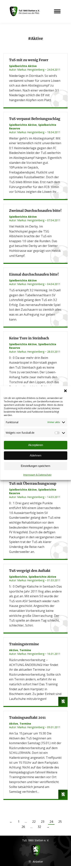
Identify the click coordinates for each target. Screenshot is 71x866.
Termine (25, 650)
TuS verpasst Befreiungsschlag (34, 119)
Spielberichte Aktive (23, 66)
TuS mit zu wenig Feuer (28, 60)
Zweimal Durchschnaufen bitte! (35, 211)
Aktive (13, 650)
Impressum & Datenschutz (37, 474)
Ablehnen (35, 455)
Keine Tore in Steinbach (29, 338)
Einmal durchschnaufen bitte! (34, 274)
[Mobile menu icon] (57, 11)
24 (51, 822)
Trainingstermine (24, 644)
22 (34, 822)
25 (60, 822)
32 (39, 827)
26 (23, 827)
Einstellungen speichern (35, 465)
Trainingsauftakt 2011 (27, 717)
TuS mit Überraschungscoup (32, 483)
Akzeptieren (35, 445)
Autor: (26, 69)
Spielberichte (18, 576)
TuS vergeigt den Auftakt (29, 571)
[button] (65, 391)
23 (42, 822)
